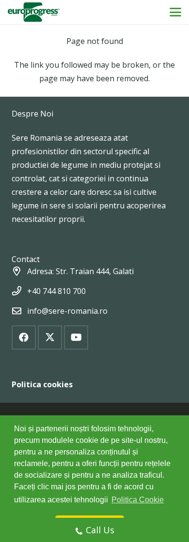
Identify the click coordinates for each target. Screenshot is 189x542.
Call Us (100, 530)
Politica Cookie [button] (137, 500)
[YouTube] (76, 337)
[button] (175, 12)
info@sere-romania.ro (67, 311)
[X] (50, 337)
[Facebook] (24, 337)
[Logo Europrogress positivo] (34, 12)
